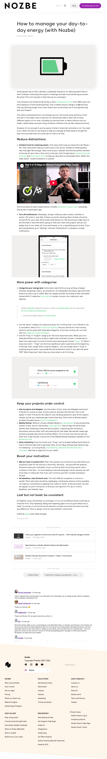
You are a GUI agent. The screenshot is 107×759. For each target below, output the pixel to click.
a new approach (54, 426)
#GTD (23, 311)
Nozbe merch (76, 694)
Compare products (78, 719)
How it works (10, 687)
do (41, 327)
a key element (68, 423)
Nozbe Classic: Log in (79, 715)
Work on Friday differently (14, 729)
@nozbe (31, 308)
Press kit (74, 690)
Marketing (42, 698)
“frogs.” (77, 341)
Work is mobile (10, 733)
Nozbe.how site (25, 439)
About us (74, 687)
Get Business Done (45, 683)
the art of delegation (48, 420)
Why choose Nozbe (12, 683)
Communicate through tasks (16, 721)
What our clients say (12, 698)
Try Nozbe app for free (90, 6)
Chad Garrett (45, 296)
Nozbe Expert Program (13, 706)
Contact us (75, 683)
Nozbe (30, 36)
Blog (74, 6)
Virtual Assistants (45, 702)
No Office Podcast (45, 737)
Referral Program (11, 702)
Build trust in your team (14, 737)
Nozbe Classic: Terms (79, 727)
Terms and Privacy (78, 698)
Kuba (27, 514)
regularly (53, 327)
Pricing (7, 694)
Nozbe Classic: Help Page (80, 723)
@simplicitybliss (64, 308)
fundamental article (64, 102)
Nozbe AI (41, 725)
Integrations (42, 729)
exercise (46, 327)
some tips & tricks (38, 156)
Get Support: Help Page (47, 721)
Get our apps (10, 690)
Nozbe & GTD (43, 744)
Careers (74, 702)
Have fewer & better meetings (16, 725)
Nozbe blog (42, 733)
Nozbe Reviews (70, 665)
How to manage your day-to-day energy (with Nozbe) (52, 27)
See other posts (53, 569)
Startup (41, 694)
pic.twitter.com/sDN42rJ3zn (36, 311)
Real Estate (42, 687)
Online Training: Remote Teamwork (51, 740)
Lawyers (41, 690)
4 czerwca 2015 (50, 315)
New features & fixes (45, 717)
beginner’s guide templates (37, 333)
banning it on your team (68, 207)
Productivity (22, 36)
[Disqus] (53, 615)
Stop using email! (11, 717)
